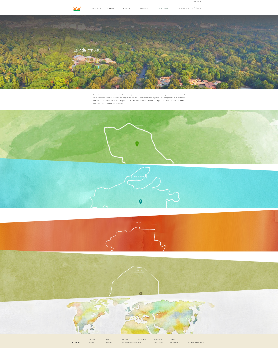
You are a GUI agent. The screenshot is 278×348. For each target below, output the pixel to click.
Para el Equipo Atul (175, 343)
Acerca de (92, 339)
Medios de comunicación (129, 343)
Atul (139, 127)
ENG (198, 1)
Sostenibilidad (142, 339)
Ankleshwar (139, 177)
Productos (125, 339)
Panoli (139, 271)
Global (139, 315)
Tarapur (139, 223)
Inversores (109, 343)
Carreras (91, 343)
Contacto (200, 8)
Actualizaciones (158, 343)
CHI (195, 1)
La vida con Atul (158, 339)
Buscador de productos (186, 8)
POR (201, 1)
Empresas (108, 339)
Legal (139, 343)
